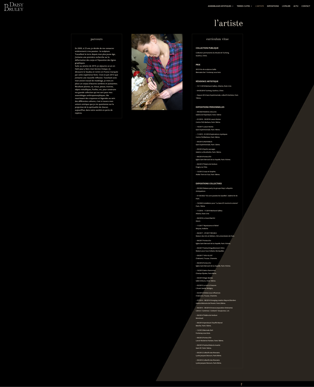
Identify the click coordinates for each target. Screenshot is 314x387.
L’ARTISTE (259, 6)
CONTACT (305, 6)
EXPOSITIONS (273, 6)
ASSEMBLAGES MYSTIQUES (219, 6)
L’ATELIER (286, 6)
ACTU (296, 6)
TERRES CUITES (243, 6)
